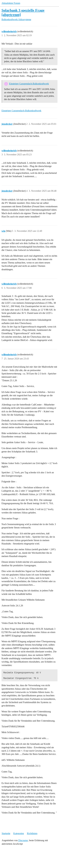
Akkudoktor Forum (11, 3)
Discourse (23, 840)
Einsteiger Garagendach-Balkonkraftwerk (29, 83)
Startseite (6, 833)
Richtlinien (32, 833)
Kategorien (18, 833)
